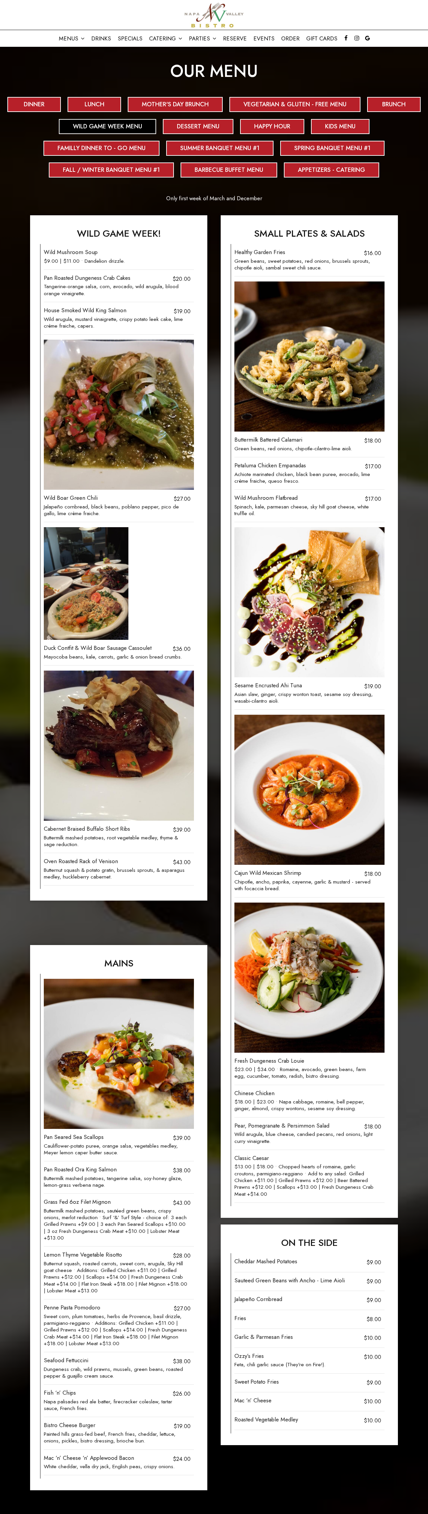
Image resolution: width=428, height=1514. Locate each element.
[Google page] (367, 38)
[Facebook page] (346, 38)
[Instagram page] (356, 38)
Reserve (235, 38)
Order (290, 38)
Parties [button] (200, 38)
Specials (130, 38)
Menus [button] (69, 38)
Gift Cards (321, 38)
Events (264, 38)
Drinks (101, 38)
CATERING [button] (163, 38)
